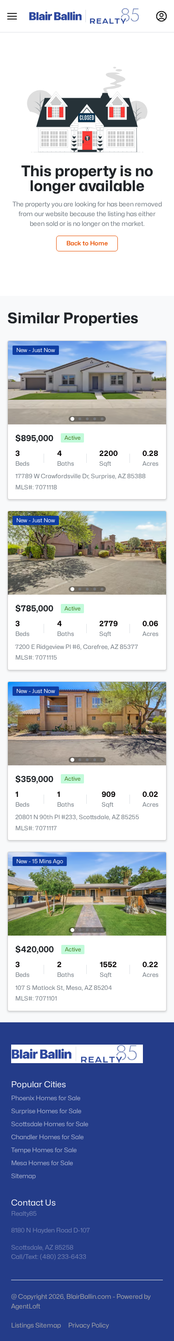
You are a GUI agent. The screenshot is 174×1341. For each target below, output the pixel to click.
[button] (12, 16)
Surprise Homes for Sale (46, 1111)
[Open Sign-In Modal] (161, 16)
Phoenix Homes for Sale (45, 1098)
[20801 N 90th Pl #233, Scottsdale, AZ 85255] (87, 723)
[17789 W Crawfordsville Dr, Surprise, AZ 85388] (87, 382)
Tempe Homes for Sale (44, 1150)
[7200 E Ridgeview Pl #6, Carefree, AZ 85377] (87, 552)
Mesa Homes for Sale (42, 1163)
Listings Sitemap (36, 1325)
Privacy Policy (88, 1325)
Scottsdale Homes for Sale (49, 1124)
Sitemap (23, 1176)
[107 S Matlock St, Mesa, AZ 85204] (87, 893)
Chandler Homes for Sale (47, 1137)
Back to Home (87, 243)
